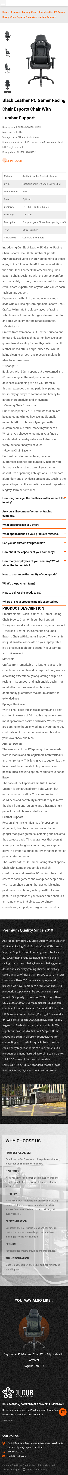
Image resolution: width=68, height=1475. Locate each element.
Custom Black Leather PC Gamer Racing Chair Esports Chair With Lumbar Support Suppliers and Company (33, 947)
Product (15, 12)
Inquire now (32, 1366)
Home (5, 12)
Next (7, 92)
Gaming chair (29, 12)
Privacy (43, 1469)
